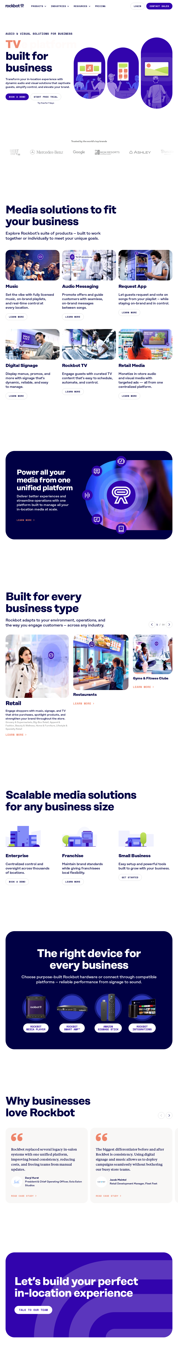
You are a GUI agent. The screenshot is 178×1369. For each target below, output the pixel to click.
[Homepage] (14, 5)
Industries (58, 6)
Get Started (130, 877)
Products (37, 6)
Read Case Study (22, 1196)
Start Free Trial (46, 96)
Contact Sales (159, 6)
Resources (80, 6)
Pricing (100, 6)
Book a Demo (17, 96)
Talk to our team (33, 1310)
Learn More (16, 316)
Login (137, 6)
